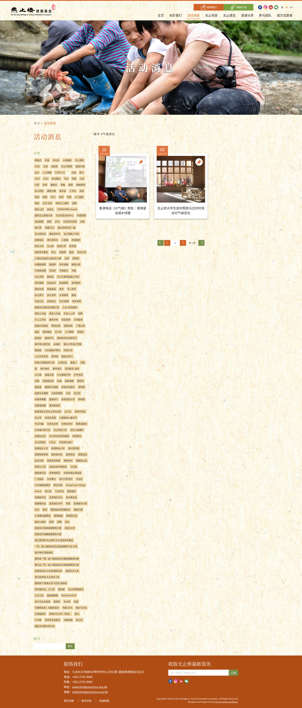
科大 (53, 252)
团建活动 (82, 454)
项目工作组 (40, 313)
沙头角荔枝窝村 (42, 485)
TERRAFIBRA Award (67, 209)
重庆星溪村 (54, 405)
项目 (37, 196)
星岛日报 (39, 460)
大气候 (38, 619)
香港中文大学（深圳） (60, 613)
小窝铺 (65, 239)
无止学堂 (39, 276)
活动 (81, 190)
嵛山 (77, 613)
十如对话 (59, 491)
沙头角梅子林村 (52, 350)
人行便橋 (47, 172)
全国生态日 (40, 436)
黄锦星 (38, 350)
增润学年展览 (41, 252)
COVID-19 (60, 172)
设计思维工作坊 (71, 233)
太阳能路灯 (40, 613)
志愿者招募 (40, 405)
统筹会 (76, 258)
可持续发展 (40, 270)
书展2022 (49, 227)
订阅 (233, 673)
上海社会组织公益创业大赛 (48, 258)
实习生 (68, 411)
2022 (57, 221)
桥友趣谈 (56, 178)
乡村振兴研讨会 (42, 429)
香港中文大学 (72, 570)
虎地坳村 (76, 239)
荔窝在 (57, 601)
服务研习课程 (51, 386)
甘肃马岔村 (52, 423)
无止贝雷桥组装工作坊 (68, 276)
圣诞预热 (63, 282)
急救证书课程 (41, 393)
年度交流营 (50, 417)
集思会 (50, 276)
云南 (74, 172)
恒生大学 (39, 246)
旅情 (74, 203)
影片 (81, 172)
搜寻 (70, 646)
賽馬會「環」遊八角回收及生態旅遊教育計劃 (57, 558)
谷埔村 (57, 344)
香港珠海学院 (41, 454)
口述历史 (62, 362)
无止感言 (229, 15)
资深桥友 (77, 436)
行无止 (52, 442)
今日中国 (39, 423)
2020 (37, 166)
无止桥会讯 (40, 233)
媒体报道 (58, 515)
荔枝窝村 (71, 491)
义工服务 (79, 196)
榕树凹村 (68, 460)
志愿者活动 (48, 380)
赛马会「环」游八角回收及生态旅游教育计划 (57, 564)
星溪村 (38, 337)
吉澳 (76, 601)
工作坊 (72, 190)
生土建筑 (79, 160)
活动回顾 (39, 221)
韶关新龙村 (56, 454)
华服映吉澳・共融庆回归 (47, 607)
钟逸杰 (38, 160)
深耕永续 (68, 325)
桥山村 (79, 619)
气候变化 (63, 270)
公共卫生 (39, 595)
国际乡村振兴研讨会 (45, 626)
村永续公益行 (66, 442)
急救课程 (69, 380)
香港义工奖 (40, 466)
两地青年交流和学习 (67, 337)
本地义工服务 (62, 203)
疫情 (49, 221)
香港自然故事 (53, 460)
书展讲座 (68, 619)
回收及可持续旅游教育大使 (48, 527)
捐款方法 (241, 7)
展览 (71, 252)
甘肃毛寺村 (67, 423)
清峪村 (80, 331)
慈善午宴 (78, 509)
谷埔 (59, 380)
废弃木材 (53, 319)
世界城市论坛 (55, 497)
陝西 (74, 178)
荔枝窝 (38, 386)
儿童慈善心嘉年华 (68, 417)
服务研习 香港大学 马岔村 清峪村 (51, 583)
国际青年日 (54, 233)
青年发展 (63, 264)
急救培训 (70, 454)
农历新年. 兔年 (72, 368)
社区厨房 (66, 319)
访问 (37, 509)
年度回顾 (81, 215)
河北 (67, 521)
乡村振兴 (51, 478)
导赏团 (81, 386)
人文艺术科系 (41, 356)
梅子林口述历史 (42, 344)
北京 (68, 393)
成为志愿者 (285, 15)
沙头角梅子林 (63, 374)
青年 (61, 288)
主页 (161, 15)
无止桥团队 (40, 442)
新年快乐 (57, 368)
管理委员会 (40, 503)
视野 (80, 313)
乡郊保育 (63, 295)
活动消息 (193, 15)
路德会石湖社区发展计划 (47, 307)
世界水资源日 (68, 386)
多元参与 (39, 295)
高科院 (81, 399)
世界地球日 (54, 472)
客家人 (73, 362)
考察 (69, 196)
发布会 (62, 190)
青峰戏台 (39, 239)
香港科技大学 (58, 448)
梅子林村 (44, 368)
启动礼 (50, 209)
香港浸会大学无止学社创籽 (48, 411)
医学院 (72, 246)
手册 (47, 160)
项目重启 (47, 331)
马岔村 (52, 270)
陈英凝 (61, 589)
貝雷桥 (62, 252)
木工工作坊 (40, 319)
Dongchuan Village (75, 485)
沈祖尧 (54, 166)
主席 (45, 166)
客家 (74, 295)
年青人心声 (69, 313)
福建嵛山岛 (81, 460)
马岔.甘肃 (47, 203)
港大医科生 (52, 239)
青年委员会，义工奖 (45, 589)
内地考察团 (56, 393)
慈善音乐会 (40, 472)
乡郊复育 (78, 319)
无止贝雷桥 (66, 166)
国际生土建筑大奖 (43, 215)
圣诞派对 (51, 282)
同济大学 (81, 252)
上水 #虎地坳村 (69, 307)
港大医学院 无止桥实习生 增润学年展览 (54, 540)
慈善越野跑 (52, 595)
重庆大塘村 (40, 521)
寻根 (82, 362)
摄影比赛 (51, 190)
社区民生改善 (70, 221)
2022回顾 (64, 301)
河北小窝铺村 (77, 429)
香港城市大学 (80, 503)
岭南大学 (68, 350)
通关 (37, 331)
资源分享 (247, 15)
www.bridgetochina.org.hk (89, 687)
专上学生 (71, 288)
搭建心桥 (76, 264)
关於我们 (175, 15)
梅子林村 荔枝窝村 (44, 552)
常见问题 (69, 700)
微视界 (52, 264)
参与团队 (265, 15)
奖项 (68, 503)
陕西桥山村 (71, 515)
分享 (37, 184)
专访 (66, 178)
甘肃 (45, 184)
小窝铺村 (67, 160)
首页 (37, 123)
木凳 (82, 221)
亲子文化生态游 (42, 601)
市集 (74, 270)
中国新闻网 (40, 264)
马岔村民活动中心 (64, 215)
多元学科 (51, 295)
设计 (37, 172)
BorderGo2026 (69, 595)
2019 (45, 178)
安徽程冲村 (40, 497)
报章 (70, 184)
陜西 (61, 196)
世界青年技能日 (52, 619)
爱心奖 (48, 491)
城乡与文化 (81, 607)
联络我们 (211, 7)
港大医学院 (73, 448)
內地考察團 (40, 399)
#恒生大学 (70, 527)
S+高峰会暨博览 (42, 515)
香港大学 (61, 246)
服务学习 (49, 337)
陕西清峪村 (81, 423)
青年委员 (76, 282)
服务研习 (53, 399)
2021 (53, 196)
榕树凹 (80, 380)
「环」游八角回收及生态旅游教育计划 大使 (56, 546)
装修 (45, 509)
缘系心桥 (39, 209)
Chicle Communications (226, 701)
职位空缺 (58, 485)
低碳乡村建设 (41, 325)
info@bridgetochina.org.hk (90, 692)
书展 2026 (67, 607)
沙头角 (38, 374)
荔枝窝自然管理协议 (60, 509)
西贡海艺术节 (55, 503)
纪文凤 (77, 393)
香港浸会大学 (68, 399)
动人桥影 (39, 190)
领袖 (63, 184)
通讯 (37, 203)
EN (291, 7)
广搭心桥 (80, 325)
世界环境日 (80, 411)
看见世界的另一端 (66, 227)
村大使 (67, 601)
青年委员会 (71, 497)
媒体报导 (80, 184)
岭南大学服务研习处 (45, 362)
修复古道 (49, 374)
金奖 (67, 258)
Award (38, 491)
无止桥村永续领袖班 (59, 436)
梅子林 (38, 227)
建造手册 (80, 166)
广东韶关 (39, 478)
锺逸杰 (53, 184)
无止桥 (50, 246)
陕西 (51, 521)
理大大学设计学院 (72, 344)
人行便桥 (69, 331)
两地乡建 (55, 325)
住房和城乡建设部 (72, 472)
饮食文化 (39, 301)
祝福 (45, 196)
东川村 (58, 331)
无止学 (38, 417)
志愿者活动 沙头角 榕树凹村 (48, 570)
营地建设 (51, 288)
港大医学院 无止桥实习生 (47, 577)
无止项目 (211, 15)
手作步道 (78, 374)
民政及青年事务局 (58, 466)
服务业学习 (67, 356)
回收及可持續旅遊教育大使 (48, 534)
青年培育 (76, 301)
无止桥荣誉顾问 (76, 589)
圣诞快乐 (51, 301)
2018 (37, 178)
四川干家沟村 (66, 478)
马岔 (82, 178)
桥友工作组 (54, 313)
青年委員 (39, 282)
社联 (37, 380)
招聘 (59, 521)
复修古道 (39, 288)
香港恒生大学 (41, 448)
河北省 (56, 160)
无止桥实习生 (60, 429)
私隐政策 (104, 700)
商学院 (54, 356)
